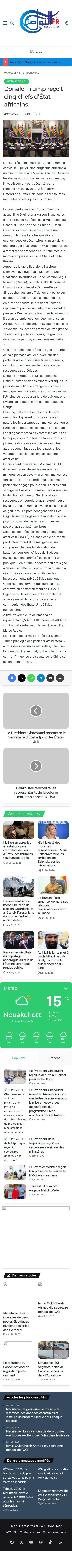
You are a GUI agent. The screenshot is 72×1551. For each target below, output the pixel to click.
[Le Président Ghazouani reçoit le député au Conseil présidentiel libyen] (15, 1076)
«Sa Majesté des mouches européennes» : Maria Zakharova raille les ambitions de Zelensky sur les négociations (52, 854)
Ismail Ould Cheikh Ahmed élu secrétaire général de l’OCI (53, 1308)
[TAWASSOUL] (39, 23)
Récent (55, 1058)
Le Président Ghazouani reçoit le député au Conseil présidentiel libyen (47, 1075)
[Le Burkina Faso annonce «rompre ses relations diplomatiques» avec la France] (53, 885)
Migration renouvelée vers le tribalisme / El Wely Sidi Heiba (53, 1495)
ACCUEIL (11, 1532)
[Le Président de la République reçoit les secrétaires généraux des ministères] (15, 1149)
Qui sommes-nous (54, 1532)
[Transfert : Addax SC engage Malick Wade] (15, 1191)
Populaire (19, 1058)
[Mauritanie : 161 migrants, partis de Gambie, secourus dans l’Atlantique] (53, 1350)
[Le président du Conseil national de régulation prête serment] (18, 1350)
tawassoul (13, 113)
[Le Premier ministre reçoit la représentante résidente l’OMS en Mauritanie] (15, 1172)
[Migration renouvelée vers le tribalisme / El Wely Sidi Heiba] (53, 1477)
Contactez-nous (30, 1532)
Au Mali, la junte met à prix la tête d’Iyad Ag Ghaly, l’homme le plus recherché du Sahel (53, 960)
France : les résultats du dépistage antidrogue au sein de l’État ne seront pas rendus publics (18, 960)
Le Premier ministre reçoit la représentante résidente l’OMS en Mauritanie (47, 1171)
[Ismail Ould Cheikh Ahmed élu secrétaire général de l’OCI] (53, 1290)
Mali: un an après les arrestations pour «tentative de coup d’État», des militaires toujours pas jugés (18, 850)
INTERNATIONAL (29, 72)
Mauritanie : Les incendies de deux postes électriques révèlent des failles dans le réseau (16, 1321)
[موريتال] (36, 51)
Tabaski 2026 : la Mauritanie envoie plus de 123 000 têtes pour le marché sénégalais (18, 1497)
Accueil (11, 72)
